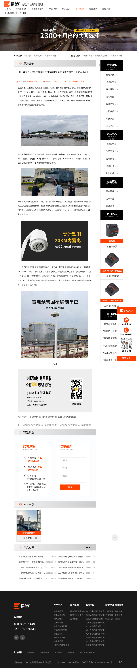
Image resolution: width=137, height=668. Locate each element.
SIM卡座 (71, 652)
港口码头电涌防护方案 (95, 611)
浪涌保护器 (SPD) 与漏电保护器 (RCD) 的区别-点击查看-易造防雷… (71, 556)
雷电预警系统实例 (77, 611)
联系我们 (10, 13)
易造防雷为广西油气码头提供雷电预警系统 (39, 425)
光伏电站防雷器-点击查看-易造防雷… (31, 578)
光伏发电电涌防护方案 (95, 630)
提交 (70, 487)
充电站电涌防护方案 (94, 618)
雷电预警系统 (37, 8)
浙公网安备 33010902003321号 (97, 662)
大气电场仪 (58, 618)
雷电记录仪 (58, 633)
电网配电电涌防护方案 (95, 615)
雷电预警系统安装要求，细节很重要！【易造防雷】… (71, 562)
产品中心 (53, 8)
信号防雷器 (58, 622)
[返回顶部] (115, 537)
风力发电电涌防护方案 (95, 633)
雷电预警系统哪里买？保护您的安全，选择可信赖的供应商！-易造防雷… (71, 578)
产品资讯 (109, 611)
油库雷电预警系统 (49, 416)
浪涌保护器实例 (76, 615)
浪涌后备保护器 (60, 626)
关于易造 (118, 615)
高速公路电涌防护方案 (95, 622)
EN (26, 12)
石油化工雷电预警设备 (67, 416)
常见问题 (109, 618)
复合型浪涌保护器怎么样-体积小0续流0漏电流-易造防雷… (71, 567)
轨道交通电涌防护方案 (95, 645)
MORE (89, 547)
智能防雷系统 (59, 637)
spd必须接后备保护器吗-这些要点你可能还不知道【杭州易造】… (71, 573)
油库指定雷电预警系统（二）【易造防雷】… (31, 567)
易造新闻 (118, 611)
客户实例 (80, 8)
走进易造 (106, 8)
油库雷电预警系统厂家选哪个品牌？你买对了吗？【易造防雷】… (32, 573)
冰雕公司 (31, 652)
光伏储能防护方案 (93, 626)
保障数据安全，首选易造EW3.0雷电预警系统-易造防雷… (32, 562)
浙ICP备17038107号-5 (68, 662)
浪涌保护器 (21, 8)
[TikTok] (22, 637)
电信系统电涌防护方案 (95, 641)
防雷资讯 (93, 8)
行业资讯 (109, 615)
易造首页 (27, 55)
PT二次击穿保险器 (61, 645)
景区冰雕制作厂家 (87, 652)
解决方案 (66, 8)
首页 (9, 8)
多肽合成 (58, 652)
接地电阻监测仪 (101, 55)
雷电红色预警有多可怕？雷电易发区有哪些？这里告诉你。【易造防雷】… (32, 556)
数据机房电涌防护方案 (95, 637)
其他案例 (74, 618)
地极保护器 (58, 641)
